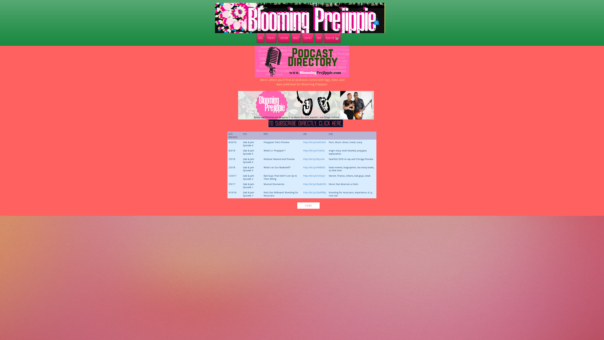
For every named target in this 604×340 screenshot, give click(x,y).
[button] (376, 21)
